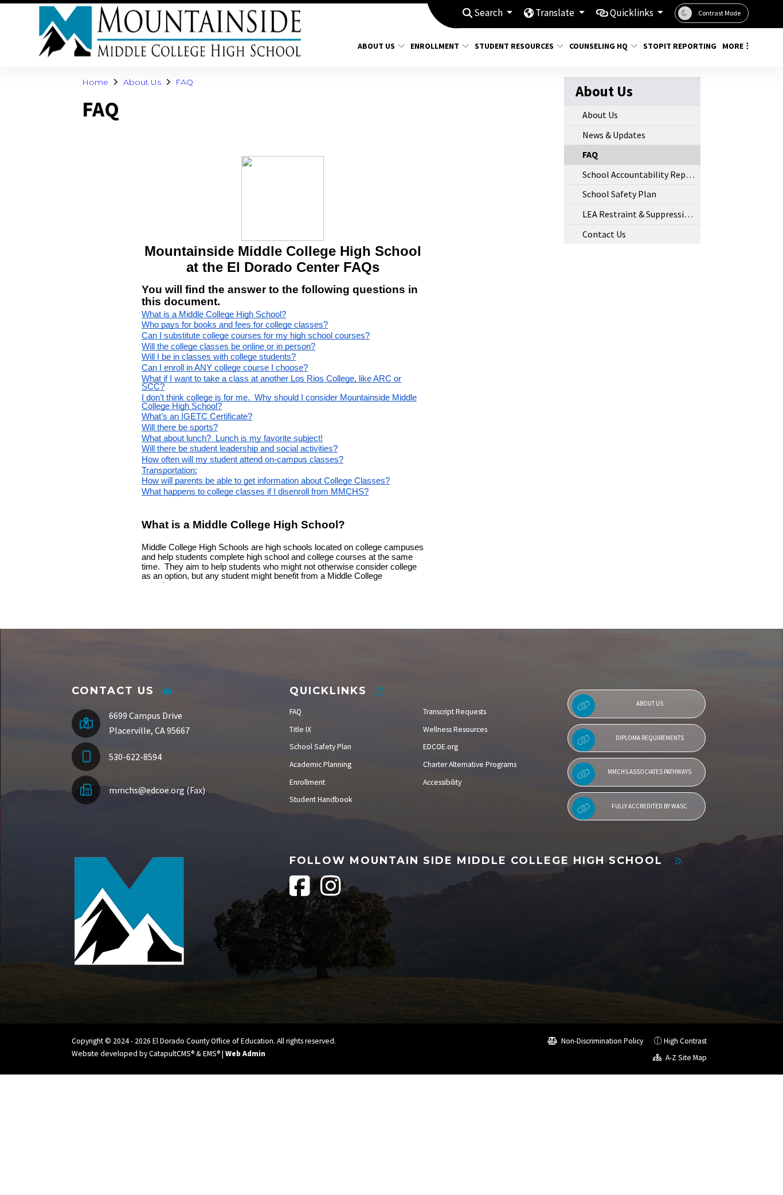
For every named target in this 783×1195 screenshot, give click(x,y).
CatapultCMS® (171, 1053)
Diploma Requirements (650, 738)
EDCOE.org (440, 747)
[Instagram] (330, 892)
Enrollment (434, 46)
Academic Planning (320, 764)
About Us (376, 46)
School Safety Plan (619, 194)
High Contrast (685, 1041)
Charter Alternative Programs (469, 764)
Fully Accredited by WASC (649, 806)
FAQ (184, 82)
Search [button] (489, 12)
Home (95, 82)
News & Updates (613, 135)
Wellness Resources (455, 729)
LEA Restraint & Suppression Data (641, 214)
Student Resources (514, 46)
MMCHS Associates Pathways (649, 772)
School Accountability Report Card (641, 174)
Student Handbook (321, 799)
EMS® (211, 1053)
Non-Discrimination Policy (601, 1041)
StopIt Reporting (675, 46)
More (732, 46)
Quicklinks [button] (632, 12)
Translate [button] (555, 12)
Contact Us (604, 234)
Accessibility (442, 782)
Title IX (300, 729)
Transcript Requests (454, 712)
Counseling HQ (598, 46)
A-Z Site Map (685, 1057)
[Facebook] (300, 892)
